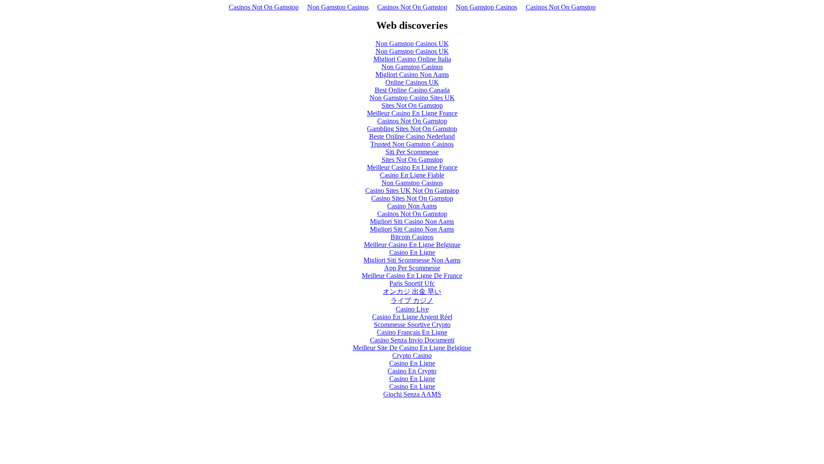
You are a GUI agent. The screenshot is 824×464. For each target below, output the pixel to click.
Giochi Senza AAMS (412, 394)
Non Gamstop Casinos (338, 7)
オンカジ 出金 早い (412, 291)
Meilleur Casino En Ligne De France (412, 275)
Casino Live (412, 309)
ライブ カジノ (412, 300)
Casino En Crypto (412, 371)
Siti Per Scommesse (412, 152)
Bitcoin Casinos (412, 237)
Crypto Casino (412, 355)
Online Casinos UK (412, 82)
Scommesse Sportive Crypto (412, 324)
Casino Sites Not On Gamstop (412, 198)
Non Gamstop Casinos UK (412, 43)
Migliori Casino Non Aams (412, 74)
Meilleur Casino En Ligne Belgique (412, 244)
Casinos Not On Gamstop (264, 7)
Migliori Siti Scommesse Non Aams (412, 260)
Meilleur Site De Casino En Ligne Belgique (412, 347)
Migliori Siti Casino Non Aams (412, 221)
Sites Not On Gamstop (412, 105)
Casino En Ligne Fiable (412, 175)
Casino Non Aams (412, 206)
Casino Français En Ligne (412, 332)
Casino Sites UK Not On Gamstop (412, 190)
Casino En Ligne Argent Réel (412, 317)
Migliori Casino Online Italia (412, 59)
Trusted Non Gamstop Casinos (412, 144)
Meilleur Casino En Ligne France (412, 113)
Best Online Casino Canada (412, 90)
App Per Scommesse (412, 268)
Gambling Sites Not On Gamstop (412, 128)
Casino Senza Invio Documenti (412, 340)
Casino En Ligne (412, 252)
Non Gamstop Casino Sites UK (412, 97)
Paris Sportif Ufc (412, 283)
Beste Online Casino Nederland (412, 136)
